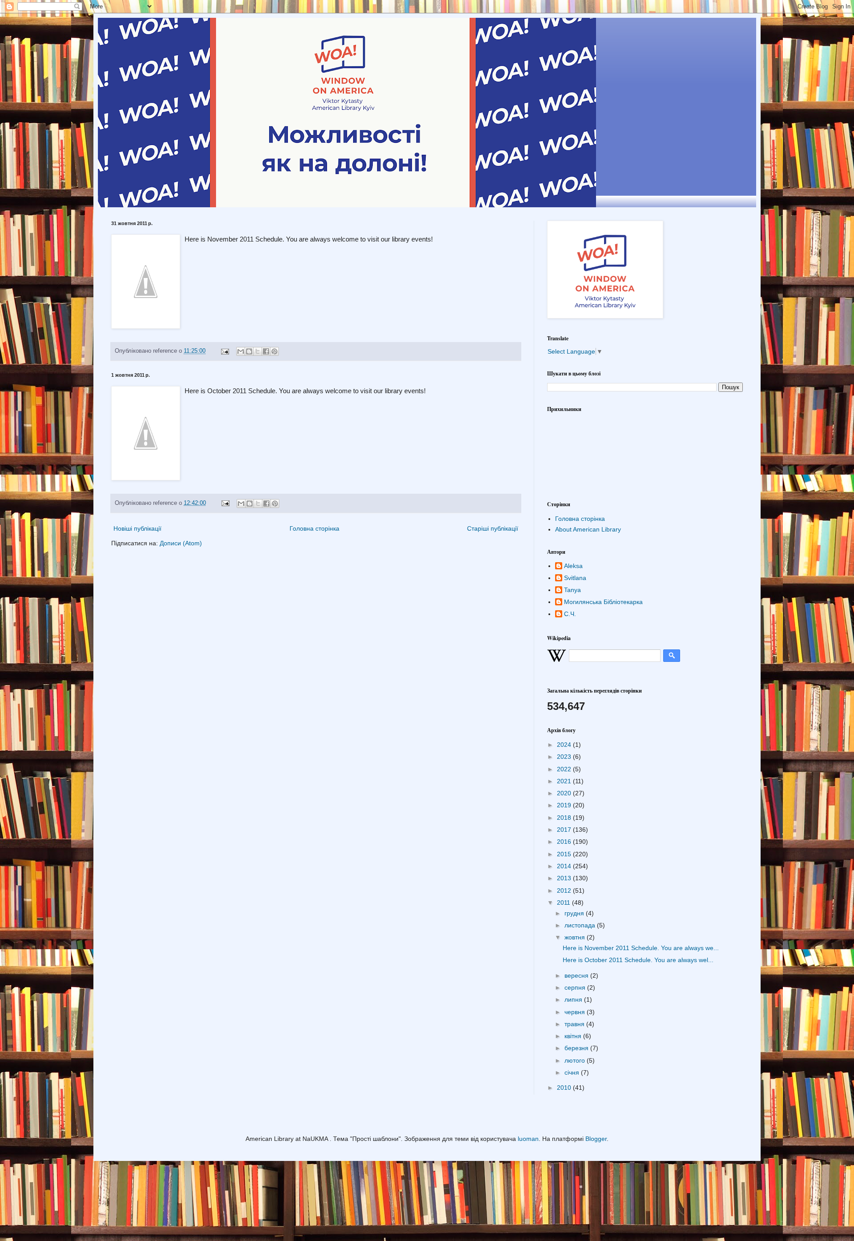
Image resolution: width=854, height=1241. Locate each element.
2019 (565, 805)
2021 (565, 781)
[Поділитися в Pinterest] (274, 351)
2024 (565, 744)
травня (575, 1023)
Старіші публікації (492, 528)
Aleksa (573, 565)
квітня (573, 1036)
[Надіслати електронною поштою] (240, 351)
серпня (575, 987)
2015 (565, 854)
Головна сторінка (314, 528)
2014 (565, 866)
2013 (565, 878)
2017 (565, 829)
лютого (575, 1060)
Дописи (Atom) (181, 543)
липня (574, 999)
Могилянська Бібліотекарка (603, 601)
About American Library (588, 529)
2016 (565, 841)
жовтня (575, 937)
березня (577, 1048)
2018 (565, 817)
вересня (577, 975)
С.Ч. (570, 613)
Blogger (596, 1138)
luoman (528, 1138)
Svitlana (575, 577)
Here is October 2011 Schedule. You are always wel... (638, 959)
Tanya (572, 589)
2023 (565, 756)
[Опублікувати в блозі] (249, 351)
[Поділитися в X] (257, 351)
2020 (565, 793)
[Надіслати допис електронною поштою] (224, 351)
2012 (565, 890)
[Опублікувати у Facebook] (266, 351)
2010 (565, 1087)
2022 (565, 769)
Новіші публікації (137, 528)
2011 (564, 902)
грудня (575, 913)
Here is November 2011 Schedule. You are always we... (641, 947)
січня (572, 1072)
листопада (580, 925)
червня (575, 1011)
